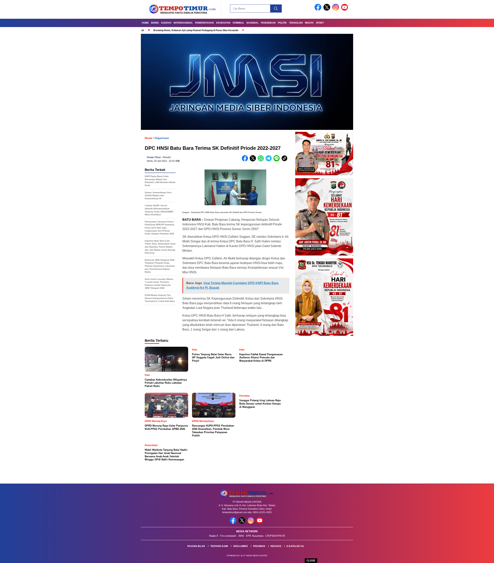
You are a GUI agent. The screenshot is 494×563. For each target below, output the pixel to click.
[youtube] (345, 9)
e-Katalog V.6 (295, 546)
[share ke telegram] (269, 160)
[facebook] (319, 9)
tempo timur (154, 157)
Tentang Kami (219, 546)
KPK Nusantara (254, 535)
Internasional (183, 22)
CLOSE (311, 560)
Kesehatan (223, 22)
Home (145, 22)
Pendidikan (268, 22)
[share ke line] (277, 160)
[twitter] (327, 9)
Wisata (309, 22)
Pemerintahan (204, 22)
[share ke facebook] (246, 160)
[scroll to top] (476, 557)
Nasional (252, 22)
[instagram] (336, 9)
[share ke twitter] (254, 160)
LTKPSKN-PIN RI (275, 535)
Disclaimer (240, 546)
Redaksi (276, 546)
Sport (320, 22)
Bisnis (155, 22)
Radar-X (213, 535)
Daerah (166, 22)
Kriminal (238, 22)
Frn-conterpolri (228, 535)
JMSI (241, 535)
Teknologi (296, 22)
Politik (282, 22)
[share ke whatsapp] (262, 160)
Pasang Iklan (196, 546)
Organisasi (162, 138)
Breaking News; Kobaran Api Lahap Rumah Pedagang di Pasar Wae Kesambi (168, 30)
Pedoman (259, 546)
